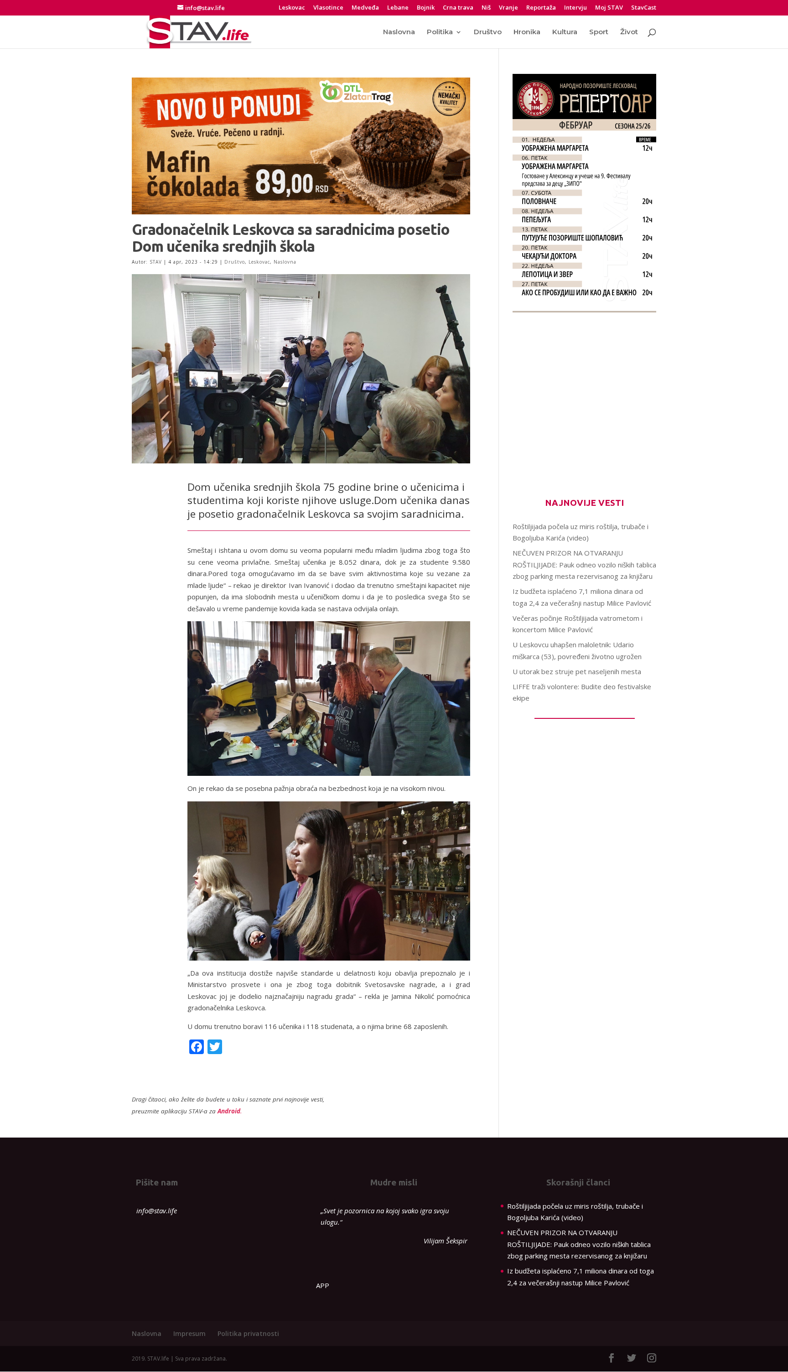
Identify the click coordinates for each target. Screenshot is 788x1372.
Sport (598, 32)
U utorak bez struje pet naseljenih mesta (577, 671)
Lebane (398, 8)
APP (322, 1285)
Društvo (488, 32)
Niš (486, 8)
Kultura (564, 32)
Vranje (508, 8)
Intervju (575, 8)
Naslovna (399, 32)
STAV (156, 262)
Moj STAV (609, 8)
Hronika (526, 32)
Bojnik (426, 8)
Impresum (189, 1333)
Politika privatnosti (248, 1333)
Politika (440, 32)
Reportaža (541, 8)
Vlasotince (328, 8)
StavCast (643, 8)
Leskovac (292, 8)
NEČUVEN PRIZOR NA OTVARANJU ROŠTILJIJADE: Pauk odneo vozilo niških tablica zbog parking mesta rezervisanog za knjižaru (584, 564)
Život (629, 32)
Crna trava (458, 8)
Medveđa (365, 8)
